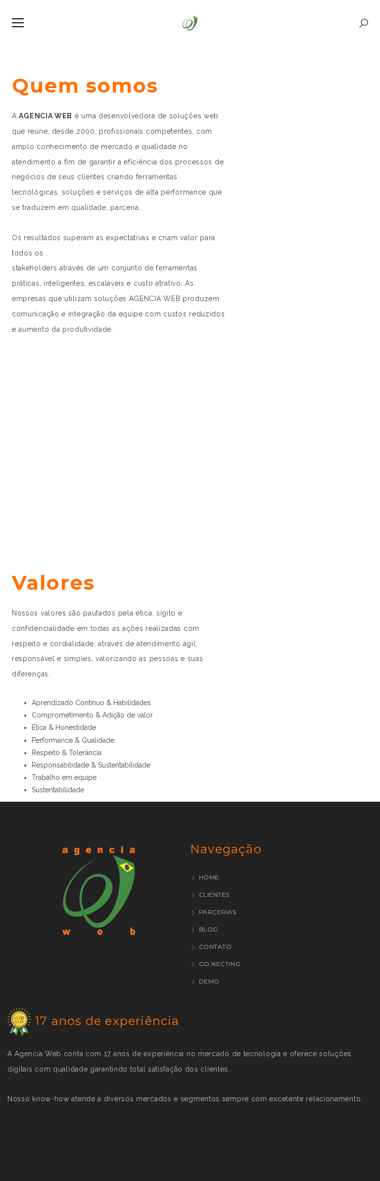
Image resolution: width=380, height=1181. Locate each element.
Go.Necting (219, 964)
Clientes (214, 894)
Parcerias (218, 912)
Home (209, 877)
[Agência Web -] (190, 22)
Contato (215, 946)
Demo (209, 981)
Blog (208, 929)
